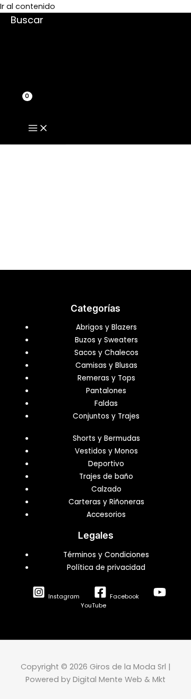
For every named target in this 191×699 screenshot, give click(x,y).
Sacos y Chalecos (106, 353)
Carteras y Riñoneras (106, 502)
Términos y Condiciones (106, 555)
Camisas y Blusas (106, 365)
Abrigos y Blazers (106, 327)
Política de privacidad (106, 567)
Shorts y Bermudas (106, 438)
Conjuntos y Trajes (106, 416)
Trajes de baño (106, 476)
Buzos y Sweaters (106, 340)
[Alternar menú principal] (38, 128)
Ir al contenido (27, 6)
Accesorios (106, 515)
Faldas (106, 403)
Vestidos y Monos (106, 451)
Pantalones (106, 391)
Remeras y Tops (106, 378)
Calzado (106, 489)
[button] (27, 20)
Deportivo (106, 464)
